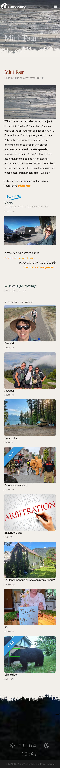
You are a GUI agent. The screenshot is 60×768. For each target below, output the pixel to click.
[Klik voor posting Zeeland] (30, 322)
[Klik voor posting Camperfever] (30, 417)
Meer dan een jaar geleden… (39, 267)
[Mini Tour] (42, 78)
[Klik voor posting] (30, 559)
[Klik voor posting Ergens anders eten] (30, 464)
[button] (55, 6)
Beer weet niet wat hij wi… (19, 257)
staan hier (24, 185)
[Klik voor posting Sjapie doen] (30, 654)
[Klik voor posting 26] (30, 606)
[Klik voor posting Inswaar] (30, 370)
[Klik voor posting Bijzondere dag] (30, 512)
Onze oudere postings (17, 302)
